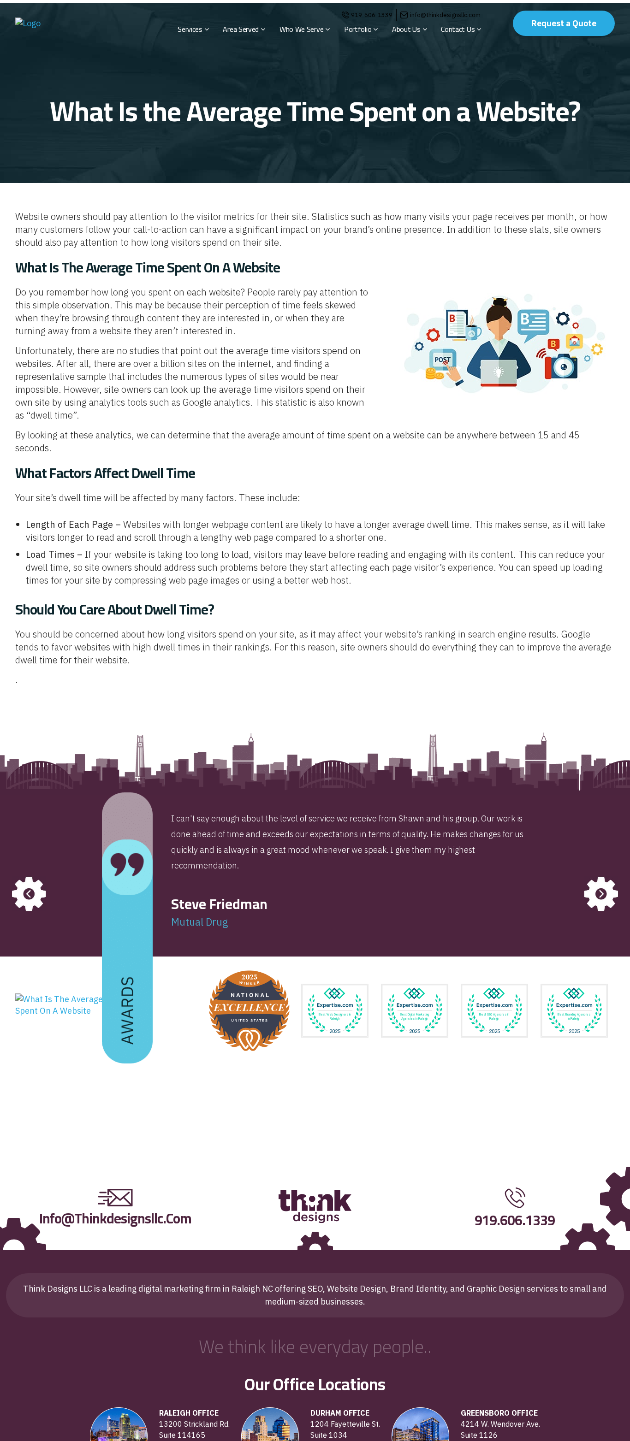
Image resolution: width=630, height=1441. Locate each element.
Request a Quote (563, 23)
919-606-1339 (371, 15)
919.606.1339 (515, 1220)
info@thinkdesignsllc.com (445, 15)
